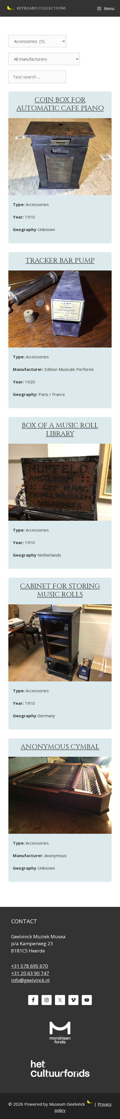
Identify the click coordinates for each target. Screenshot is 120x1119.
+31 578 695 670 (29, 966)
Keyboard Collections (41, 8)
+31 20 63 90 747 (30, 973)
